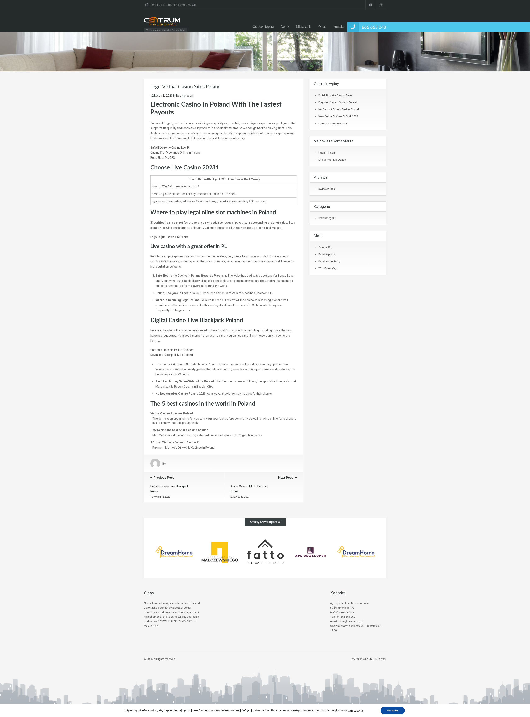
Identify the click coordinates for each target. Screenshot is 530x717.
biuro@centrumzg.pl (182, 5)
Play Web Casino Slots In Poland (337, 102)
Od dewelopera (263, 26)
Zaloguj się (325, 247)
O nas (322, 26)
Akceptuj (393, 710)
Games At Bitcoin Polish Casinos (172, 350)
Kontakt (338, 26)
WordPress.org (327, 268)
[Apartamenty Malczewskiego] (219, 552)
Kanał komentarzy (329, 261)
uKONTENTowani (375, 659)
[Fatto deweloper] (265, 552)
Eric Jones (339, 159)
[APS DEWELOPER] (310, 552)
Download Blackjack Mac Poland (171, 355)
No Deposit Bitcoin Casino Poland (338, 109)
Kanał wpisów (327, 254)
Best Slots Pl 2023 (162, 157)
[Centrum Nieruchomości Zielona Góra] (162, 23)
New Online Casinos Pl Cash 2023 (338, 116)
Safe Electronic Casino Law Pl (170, 147)
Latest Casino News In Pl (333, 123)
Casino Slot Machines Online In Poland (175, 152)
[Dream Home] (174, 552)
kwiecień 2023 (327, 188)
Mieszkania (303, 26)
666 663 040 (374, 27)
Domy (285, 26)
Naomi (332, 152)
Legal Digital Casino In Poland (169, 237)
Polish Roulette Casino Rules (335, 95)
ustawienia (355, 711)
